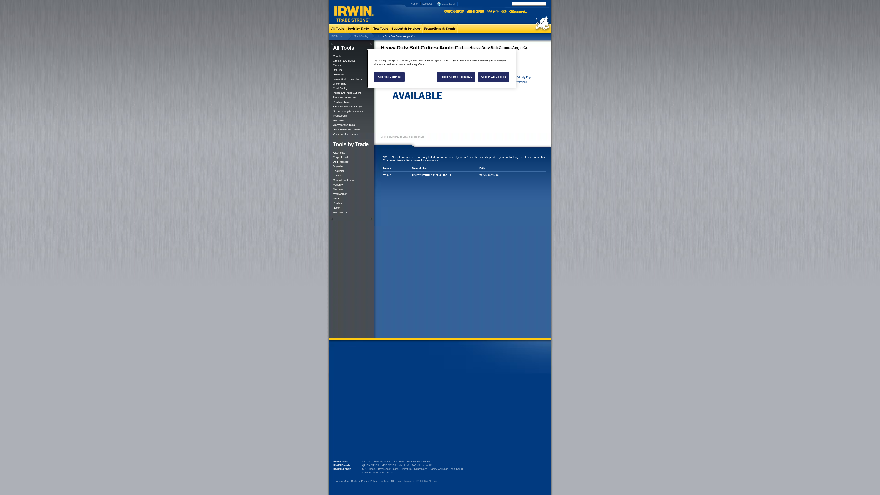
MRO (336, 198)
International (448, 4)
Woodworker (340, 212)
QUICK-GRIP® (370, 465)
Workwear (338, 120)
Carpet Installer (341, 157)
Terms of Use (341, 481)
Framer (337, 175)
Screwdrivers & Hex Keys (347, 106)
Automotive (339, 152)
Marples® (404, 465)
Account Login (370, 472)
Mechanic (338, 189)
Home (414, 3)
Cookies (384, 481)
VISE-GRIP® (389, 465)
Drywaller (338, 166)
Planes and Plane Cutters (347, 92)
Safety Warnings (518, 81)
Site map (396, 481)
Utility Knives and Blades (346, 129)
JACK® (416, 465)
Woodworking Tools (344, 125)
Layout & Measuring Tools (347, 79)
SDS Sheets (369, 469)
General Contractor (344, 180)
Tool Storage (340, 115)
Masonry (338, 184)
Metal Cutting (361, 36)
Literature (406, 469)
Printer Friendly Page (520, 77)
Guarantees (420, 469)
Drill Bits (337, 70)
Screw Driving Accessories (348, 111)
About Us (427, 3)
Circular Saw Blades (344, 60)
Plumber (337, 203)
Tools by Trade (382, 461)
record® (427, 465)
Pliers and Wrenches (344, 97)
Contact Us (386, 472)
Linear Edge (339, 83)
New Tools (399, 461)
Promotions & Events (419, 461)
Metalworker (340, 193)
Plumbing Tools (341, 102)
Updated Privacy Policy (364, 481)
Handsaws (339, 74)
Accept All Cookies (493, 76)
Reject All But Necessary (456, 76)
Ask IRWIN (457, 469)
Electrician (338, 171)
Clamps (337, 65)
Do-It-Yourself (340, 161)
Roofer (337, 207)
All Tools (366, 461)
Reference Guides (388, 469)
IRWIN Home (338, 36)
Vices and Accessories (345, 134)
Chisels (337, 56)
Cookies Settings (389, 76)
